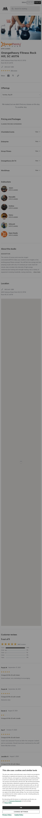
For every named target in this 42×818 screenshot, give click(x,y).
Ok (21, 807)
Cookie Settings (21, 811)
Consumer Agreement (15, 801)
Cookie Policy (18, 815)
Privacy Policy (8, 802)
